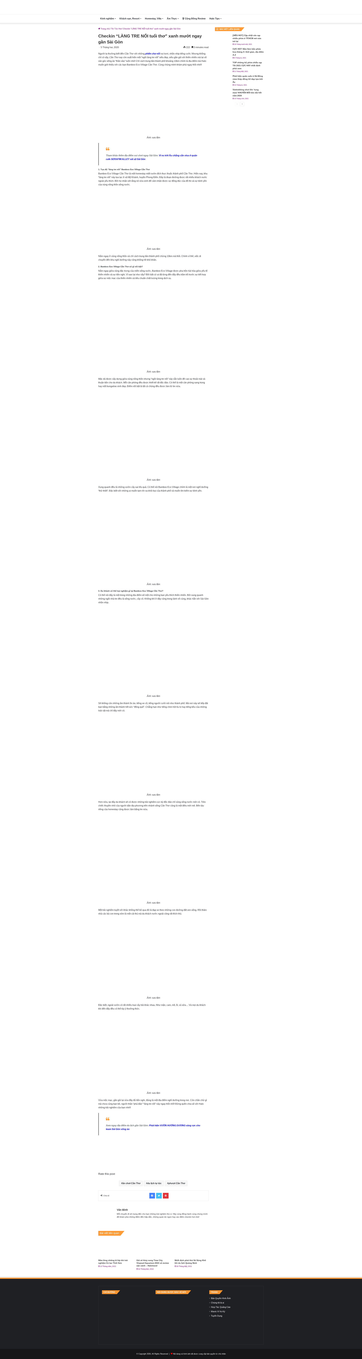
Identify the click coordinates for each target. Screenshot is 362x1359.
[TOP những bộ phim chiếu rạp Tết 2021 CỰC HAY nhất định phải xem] (222, 66)
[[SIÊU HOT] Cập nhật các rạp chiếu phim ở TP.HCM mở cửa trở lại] (222, 39)
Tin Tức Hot (116, 29)
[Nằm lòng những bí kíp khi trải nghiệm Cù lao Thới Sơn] (115, 1248)
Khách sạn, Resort (129, 18)
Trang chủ (105, 29)
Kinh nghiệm (107, 18)
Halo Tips (214, 18)
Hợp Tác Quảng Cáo (220, 1307)
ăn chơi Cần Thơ (131, 1183)
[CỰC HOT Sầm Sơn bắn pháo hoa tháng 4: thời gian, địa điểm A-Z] (222, 53)
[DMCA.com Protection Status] (181, 1317)
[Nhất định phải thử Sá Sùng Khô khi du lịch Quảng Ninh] (192, 1248)
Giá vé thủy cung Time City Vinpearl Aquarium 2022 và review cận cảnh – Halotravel (152, 1263)
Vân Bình (122, 1209)
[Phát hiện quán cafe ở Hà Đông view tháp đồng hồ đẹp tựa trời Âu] (222, 80)
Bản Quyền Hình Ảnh (221, 1298)
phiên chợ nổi (152, 53)
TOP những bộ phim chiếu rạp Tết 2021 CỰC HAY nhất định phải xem (247, 65)
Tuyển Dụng (216, 1316)
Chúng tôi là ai (217, 1303)
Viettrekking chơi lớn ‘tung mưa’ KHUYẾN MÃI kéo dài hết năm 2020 (247, 93)
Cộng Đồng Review (194, 18)
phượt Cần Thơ (176, 1183)
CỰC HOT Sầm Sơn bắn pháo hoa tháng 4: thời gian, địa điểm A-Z (248, 52)
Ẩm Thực (172, 18)
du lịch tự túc (154, 1183)
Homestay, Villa (153, 18)
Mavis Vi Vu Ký (218, 1311)
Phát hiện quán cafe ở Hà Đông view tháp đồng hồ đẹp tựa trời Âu (248, 79)
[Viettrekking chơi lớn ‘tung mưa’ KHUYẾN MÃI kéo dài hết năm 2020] (222, 93)
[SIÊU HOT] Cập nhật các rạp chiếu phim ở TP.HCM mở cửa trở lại (247, 38)
